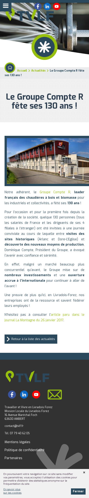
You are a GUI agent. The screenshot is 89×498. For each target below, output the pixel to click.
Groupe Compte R (55, 192)
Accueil (22, 70)
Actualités (38, 70)
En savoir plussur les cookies (12, 491)
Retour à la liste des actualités (33, 339)
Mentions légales (17, 442)
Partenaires (13, 458)
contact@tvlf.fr (14, 426)
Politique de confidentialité (24, 450)
